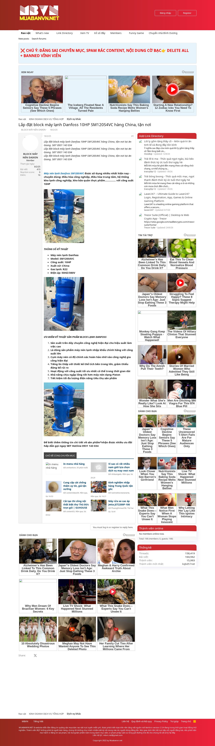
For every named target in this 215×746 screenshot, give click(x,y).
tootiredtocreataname (120, 493)
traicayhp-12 (150, 171)
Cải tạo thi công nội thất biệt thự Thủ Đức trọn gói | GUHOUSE (76, 504)
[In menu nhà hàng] (54, 468)
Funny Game (136, 33)
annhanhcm (71, 467)
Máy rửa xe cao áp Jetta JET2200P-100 (119, 503)
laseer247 (149, 210)
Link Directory (64, 33)
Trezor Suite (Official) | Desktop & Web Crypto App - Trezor (166, 216)
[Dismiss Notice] (193, 46)
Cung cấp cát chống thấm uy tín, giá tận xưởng (74, 486)
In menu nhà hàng (74, 463)
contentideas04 (72, 493)
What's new (42, 33)
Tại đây (172, 732)
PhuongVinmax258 (118, 508)
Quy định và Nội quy (141, 721)
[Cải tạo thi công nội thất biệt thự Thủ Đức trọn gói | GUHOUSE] (54, 505)
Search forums (39, 38)
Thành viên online (151, 528)
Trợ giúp (174, 721)
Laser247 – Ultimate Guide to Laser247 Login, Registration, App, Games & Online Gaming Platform (168, 197)
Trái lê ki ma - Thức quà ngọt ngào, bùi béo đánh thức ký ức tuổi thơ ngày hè (169, 160)
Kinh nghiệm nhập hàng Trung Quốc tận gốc (120, 486)
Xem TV (84, 33)
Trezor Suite (149, 227)
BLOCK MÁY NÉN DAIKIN (33, 129)
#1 (132, 136)
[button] (51, 33)
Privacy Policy (161, 721)
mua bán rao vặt (76, 727)
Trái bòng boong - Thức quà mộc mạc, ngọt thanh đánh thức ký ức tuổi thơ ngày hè (169, 178)
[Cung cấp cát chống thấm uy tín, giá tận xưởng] (54, 487)
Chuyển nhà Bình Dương (163, 33)
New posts (23, 38)
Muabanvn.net (116, 740)
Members (115, 33)
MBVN (24, 721)
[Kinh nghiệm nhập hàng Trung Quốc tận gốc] (99, 487)
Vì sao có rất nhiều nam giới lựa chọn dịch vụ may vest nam (121, 467)
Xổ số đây (99, 33)
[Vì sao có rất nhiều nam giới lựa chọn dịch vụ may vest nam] (99, 468)
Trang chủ (186, 721)
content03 (70, 511)
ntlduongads (116, 474)
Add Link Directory (151, 136)
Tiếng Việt (38, 721)
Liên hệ (125, 721)
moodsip (148, 153)
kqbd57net (188, 564)
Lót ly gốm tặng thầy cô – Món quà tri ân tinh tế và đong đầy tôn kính (167, 143)
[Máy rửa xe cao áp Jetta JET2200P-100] (99, 505)
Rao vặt (26, 33)
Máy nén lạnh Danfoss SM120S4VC (64, 173)
